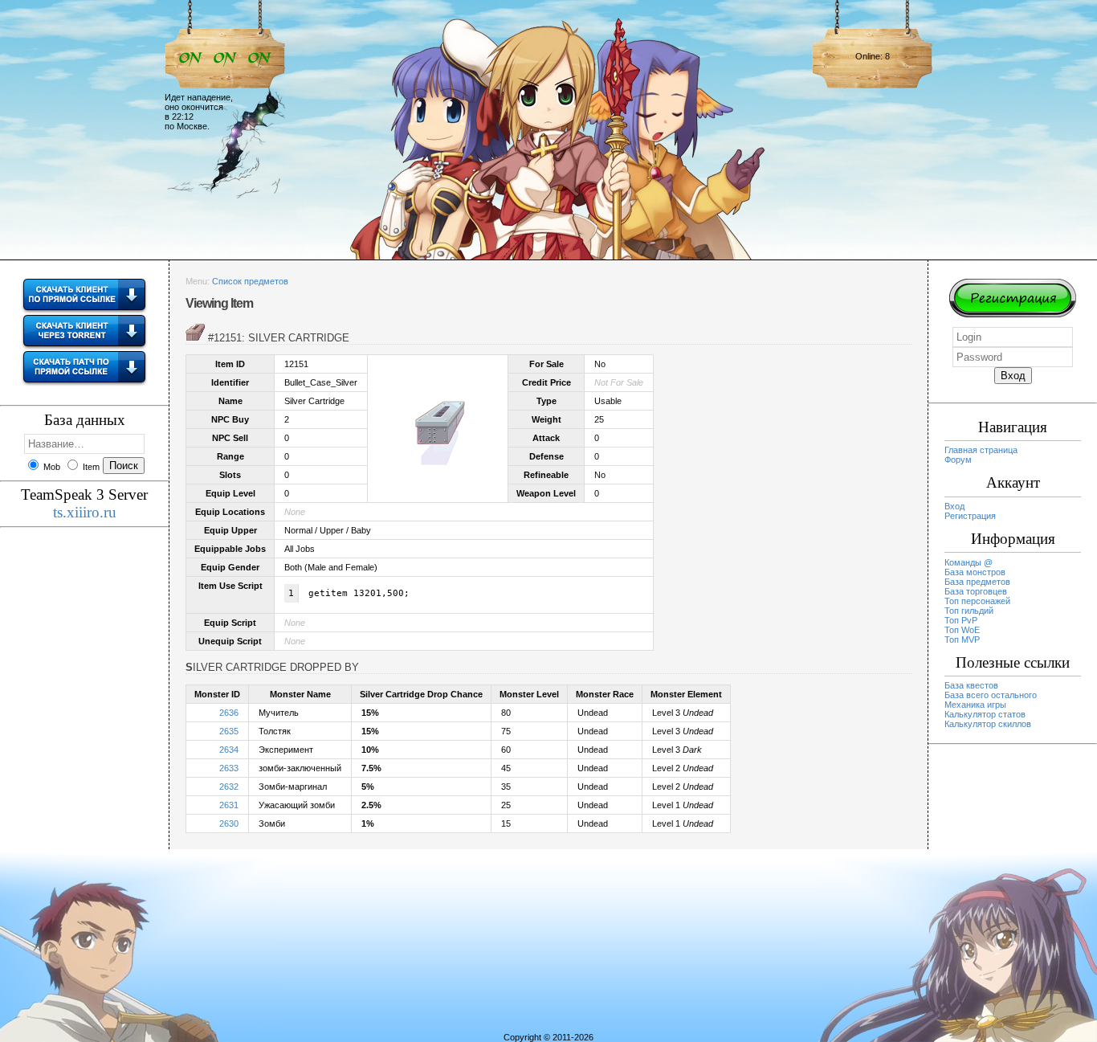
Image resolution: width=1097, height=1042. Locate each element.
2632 (229, 786)
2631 (229, 805)
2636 (229, 712)
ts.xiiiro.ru (84, 512)
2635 (229, 731)
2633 (229, 768)
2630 (229, 823)
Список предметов (250, 281)
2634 (229, 749)
